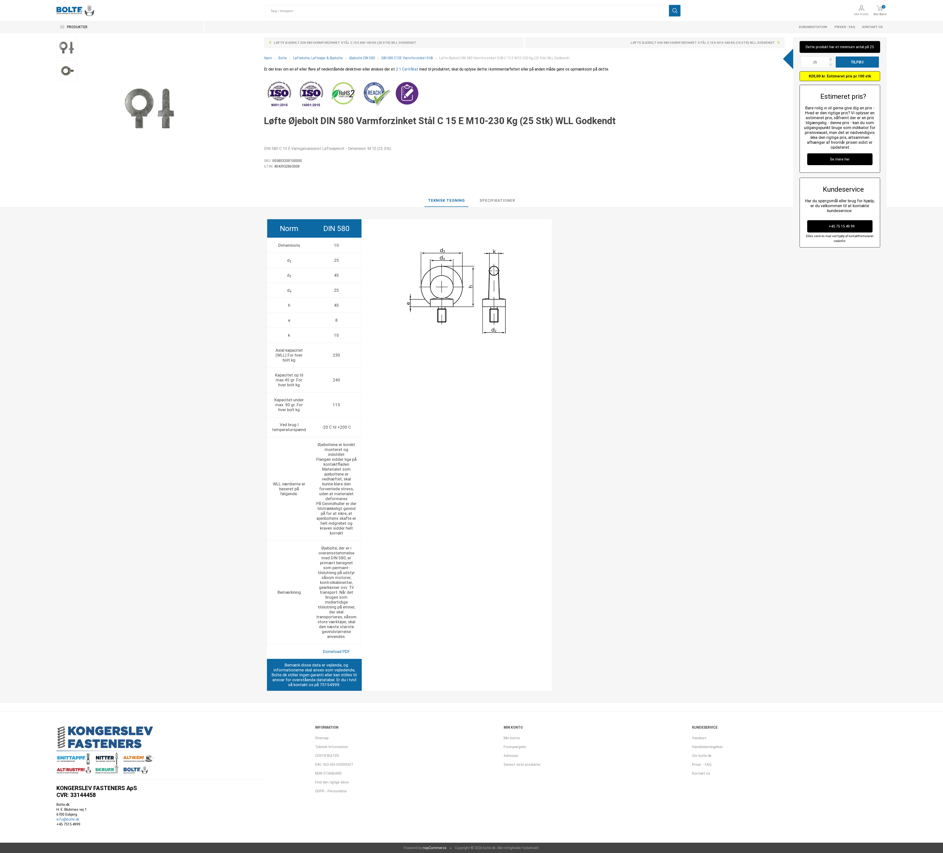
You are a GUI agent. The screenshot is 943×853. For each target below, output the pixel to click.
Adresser (511, 755)
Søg (674, 10)
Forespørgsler (515, 747)
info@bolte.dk (67, 819)
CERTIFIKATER (327, 755)
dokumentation (813, 27)
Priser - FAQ (844, 27)
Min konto (861, 14)
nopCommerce (434, 848)
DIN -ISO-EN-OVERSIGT (334, 764)
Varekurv (699, 738)
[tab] (446, 201)
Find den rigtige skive (332, 782)
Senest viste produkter (522, 764)
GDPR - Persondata (331, 791)
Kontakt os (872, 27)
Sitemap (322, 738)
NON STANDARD (328, 773)
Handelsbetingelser (707, 747)
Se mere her (840, 159)
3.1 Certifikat (407, 69)
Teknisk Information (331, 747)
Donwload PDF (336, 651)
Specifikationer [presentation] (497, 200)
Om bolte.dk (701, 755)
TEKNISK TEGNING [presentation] (446, 200)
